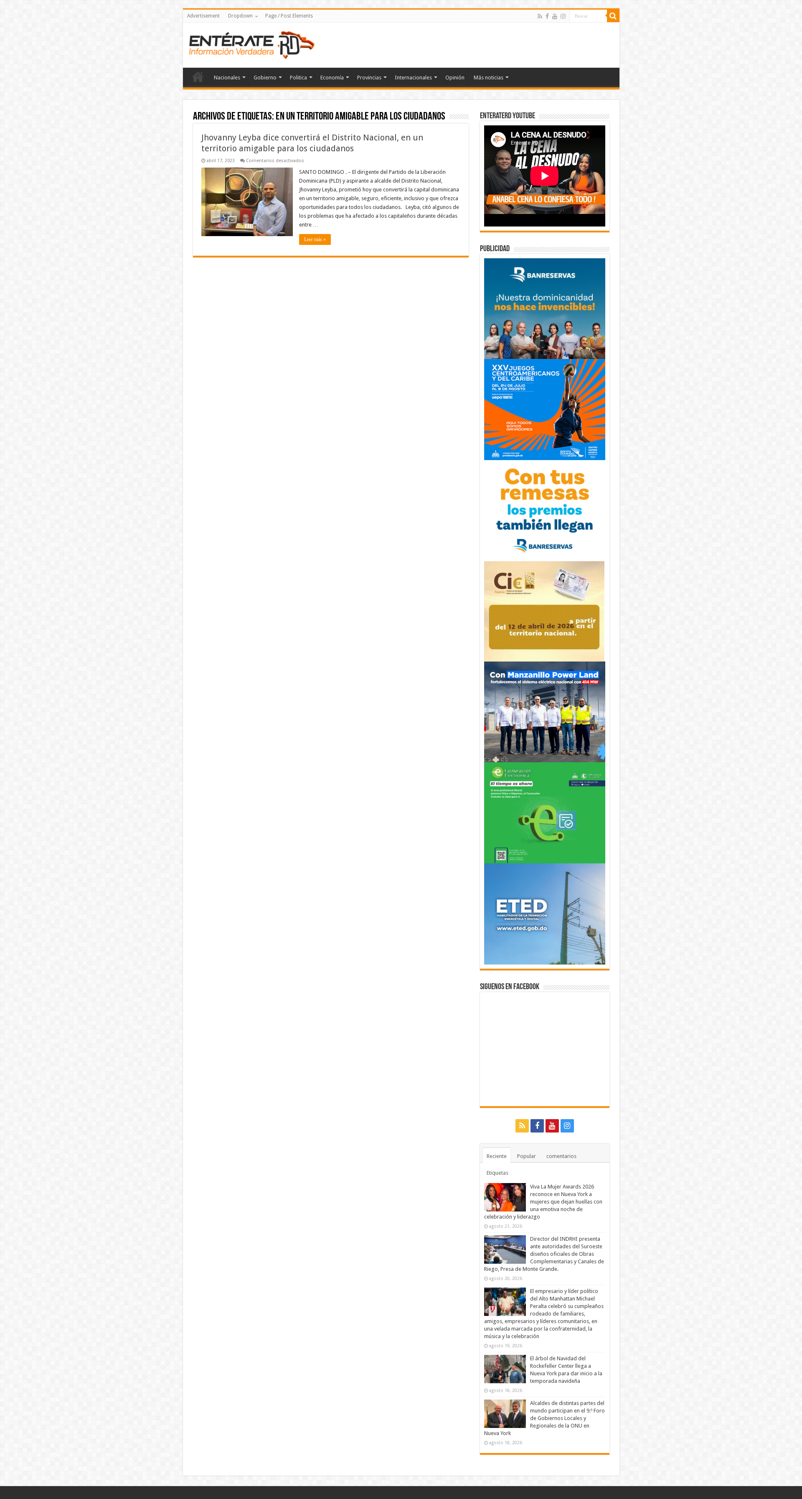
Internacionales (413, 77)
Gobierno (265, 77)
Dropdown (240, 16)
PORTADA (198, 76)
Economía (332, 77)
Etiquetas (497, 1173)
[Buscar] (613, 16)
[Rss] (540, 16)
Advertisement (203, 16)
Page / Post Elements (289, 16)
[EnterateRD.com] (252, 43)
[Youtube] (554, 16)
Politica (298, 77)
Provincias (369, 77)
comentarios (561, 1156)
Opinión (454, 77)
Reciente (497, 1156)
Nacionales (227, 77)
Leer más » (315, 239)
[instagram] (563, 16)
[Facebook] (547, 16)
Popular (526, 1156)
